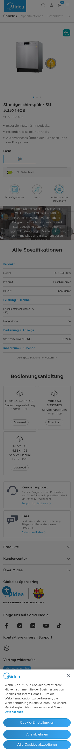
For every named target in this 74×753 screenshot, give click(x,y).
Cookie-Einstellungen (37, 722)
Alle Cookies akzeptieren (37, 744)
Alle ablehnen (37, 734)
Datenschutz (14, 712)
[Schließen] (69, 676)
